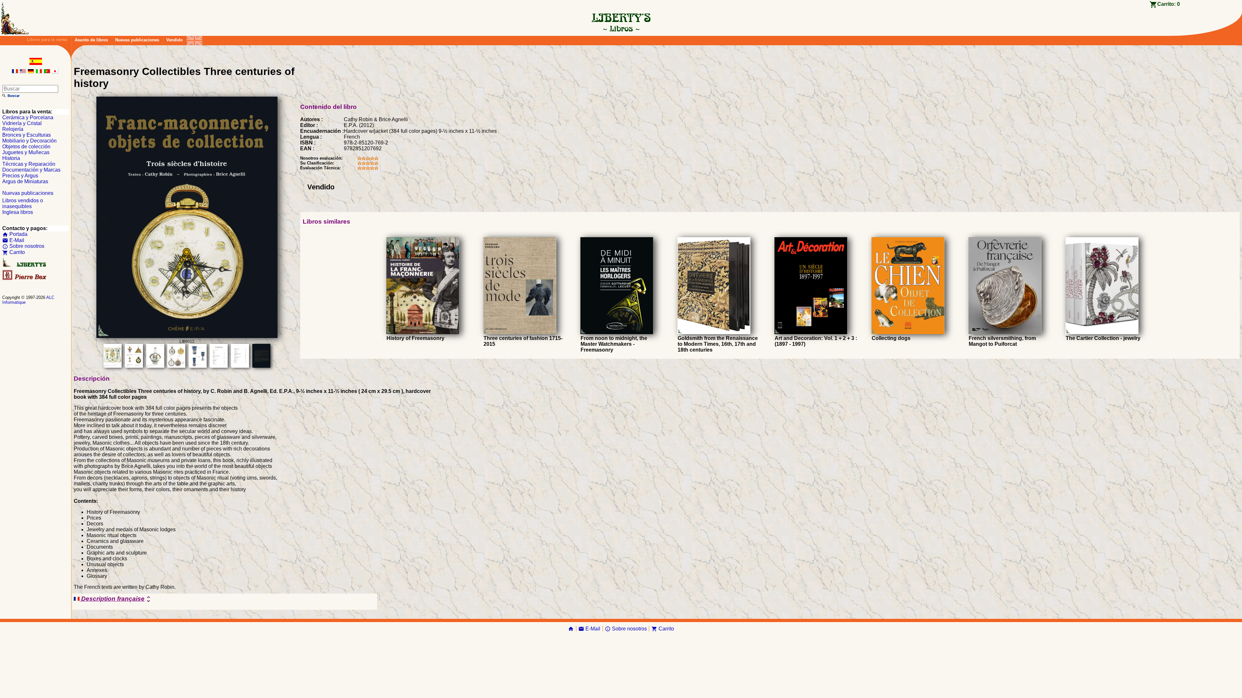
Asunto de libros (91, 39)
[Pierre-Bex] (25, 278)
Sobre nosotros (23, 246)
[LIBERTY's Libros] (621, 28)
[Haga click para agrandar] (187, 336)
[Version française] (15, 71)
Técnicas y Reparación (28, 164)
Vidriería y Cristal (22, 123)
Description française (116, 599)
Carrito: (1168, 4)
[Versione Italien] (39, 71)
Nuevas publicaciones (137, 39)
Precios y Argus (20, 175)
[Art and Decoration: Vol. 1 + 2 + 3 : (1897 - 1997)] (811, 332)
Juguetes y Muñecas (25, 152)
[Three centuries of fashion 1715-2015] (520, 332)
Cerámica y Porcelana (27, 117)
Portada (14, 234)
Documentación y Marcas (31, 170)
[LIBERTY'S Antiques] (25, 265)
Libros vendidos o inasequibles (22, 203)
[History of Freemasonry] (423, 332)
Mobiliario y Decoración (29, 140)
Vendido (174, 39)
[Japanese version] (55, 71)
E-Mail (13, 240)
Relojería (12, 129)
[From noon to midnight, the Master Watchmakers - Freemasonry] (617, 332)
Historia (11, 158)
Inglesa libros (17, 212)
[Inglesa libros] (194, 39)
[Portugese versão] (47, 71)
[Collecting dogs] (908, 332)
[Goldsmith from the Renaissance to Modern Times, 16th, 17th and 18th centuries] (714, 332)
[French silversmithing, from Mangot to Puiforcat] (1005, 332)
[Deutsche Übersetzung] (30, 71)
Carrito (13, 252)
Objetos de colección (26, 146)
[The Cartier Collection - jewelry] (1102, 332)
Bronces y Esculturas (26, 135)
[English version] (22, 71)
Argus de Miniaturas (25, 181)
